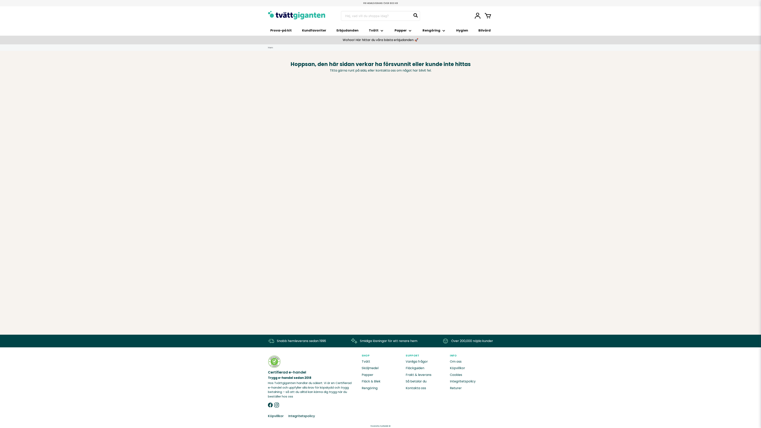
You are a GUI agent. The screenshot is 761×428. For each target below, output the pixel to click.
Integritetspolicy (463, 381)
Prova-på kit (281, 30)
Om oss (456, 361)
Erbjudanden (348, 30)
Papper (401, 30)
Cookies (456, 375)
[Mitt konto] (477, 16)
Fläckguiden (415, 368)
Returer (456, 388)
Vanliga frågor (417, 361)
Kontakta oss (416, 388)
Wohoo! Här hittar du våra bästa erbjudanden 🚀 (380, 40)
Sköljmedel (370, 368)
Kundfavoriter (314, 30)
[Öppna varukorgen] (488, 16)
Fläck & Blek (371, 381)
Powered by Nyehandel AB (380, 426)
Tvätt (374, 30)
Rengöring (431, 30)
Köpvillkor (457, 368)
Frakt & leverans (418, 375)
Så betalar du (416, 381)
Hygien (462, 30)
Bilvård (484, 30)
